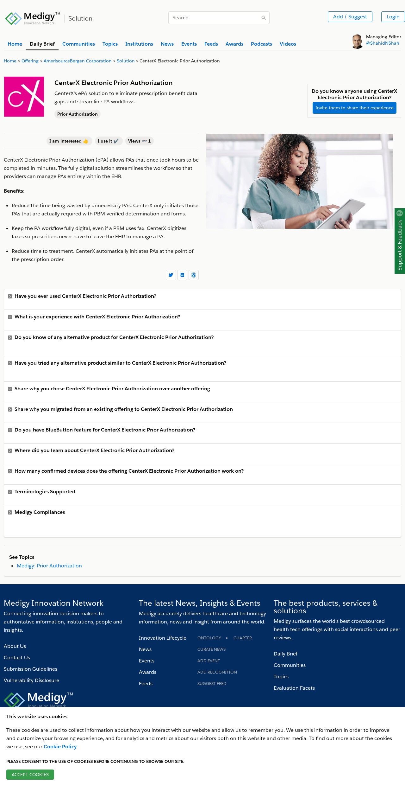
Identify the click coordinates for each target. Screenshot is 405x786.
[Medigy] (32, 17)
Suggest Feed (212, 683)
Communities (290, 665)
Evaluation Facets (294, 688)
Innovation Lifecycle (162, 638)
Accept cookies (30, 774)
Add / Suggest (350, 16)
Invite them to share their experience (354, 108)
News (145, 649)
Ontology (209, 638)
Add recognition (217, 672)
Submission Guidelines (30, 669)
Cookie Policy (60, 746)
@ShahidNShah (382, 43)
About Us (15, 646)
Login (393, 16)
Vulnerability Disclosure (31, 680)
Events (146, 660)
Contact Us (17, 657)
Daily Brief (285, 653)
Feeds (146, 683)
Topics (281, 676)
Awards (147, 672)
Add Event (208, 660)
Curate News (211, 649)
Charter (243, 638)
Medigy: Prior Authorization (49, 565)
